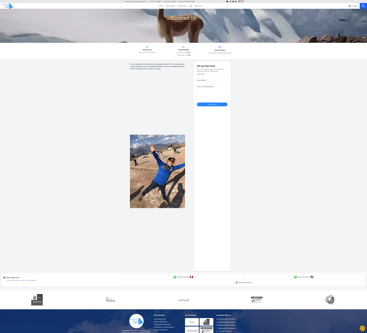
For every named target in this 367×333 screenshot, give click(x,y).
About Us (198, 6)
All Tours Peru (170, 6)
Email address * (202, 80)
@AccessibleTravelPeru (227, 319)
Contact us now (185, 277)
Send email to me (245, 282)
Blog (190, 6)
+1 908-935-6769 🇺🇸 (169, 1)
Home (161, 6)
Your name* (201, 74)
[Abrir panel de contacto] (362, 328)
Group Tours (182, 6)
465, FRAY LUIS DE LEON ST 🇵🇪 (186, 1)
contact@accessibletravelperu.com (136, 1)
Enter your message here (205, 87)
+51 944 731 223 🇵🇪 (155, 1)
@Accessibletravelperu (227, 322)
